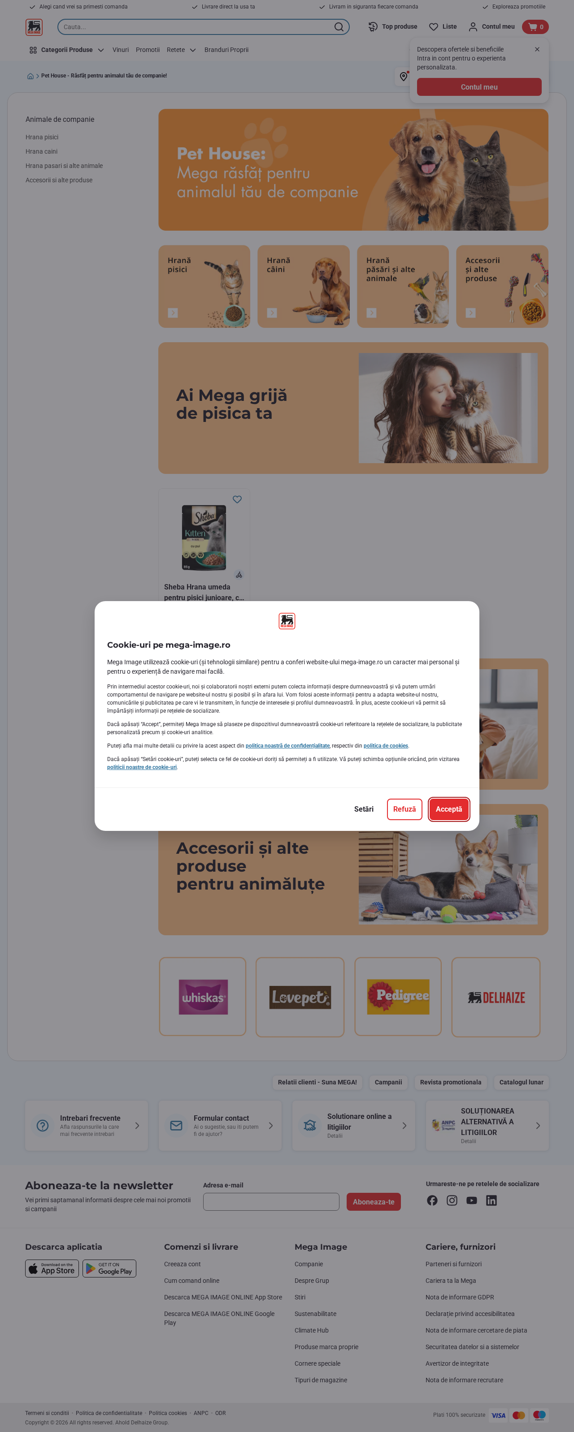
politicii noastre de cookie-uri (142, 767)
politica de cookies (386, 746)
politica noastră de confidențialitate (288, 746)
